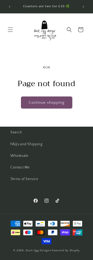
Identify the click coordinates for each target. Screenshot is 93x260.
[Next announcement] (83, 6)
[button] (10, 29)
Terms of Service (24, 179)
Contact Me (20, 167)
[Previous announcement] (9, 6)
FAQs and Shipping (26, 144)
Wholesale (19, 156)
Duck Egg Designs (38, 250)
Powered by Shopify (66, 250)
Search (16, 132)
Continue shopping (47, 102)
